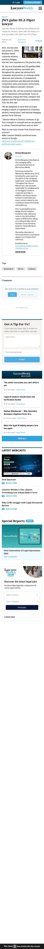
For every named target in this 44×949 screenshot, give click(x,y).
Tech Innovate (9, 479)
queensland (8, 269)
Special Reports (17, 521)
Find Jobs (22, 607)
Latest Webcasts (14, 450)
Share (39, 41)
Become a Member (32, 2)
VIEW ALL (22, 438)
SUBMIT (22, 360)
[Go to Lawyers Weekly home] (22, 8)
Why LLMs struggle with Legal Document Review (22, 504)
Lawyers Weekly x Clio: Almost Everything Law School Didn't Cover (19, 491)
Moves (20, 269)
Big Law (5, 17)
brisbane (31, 269)
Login (17, 2)
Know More (20, 252)
